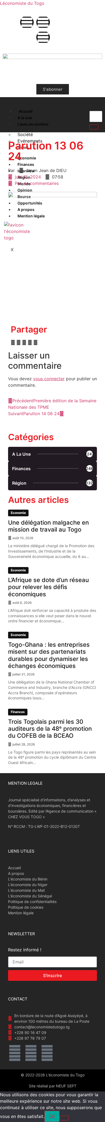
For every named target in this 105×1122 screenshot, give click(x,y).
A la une (25, 117)
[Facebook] (27, 22)
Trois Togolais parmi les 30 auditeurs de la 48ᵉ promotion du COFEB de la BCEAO (50, 728)
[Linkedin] (43, 37)
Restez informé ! (24, 950)
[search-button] (94, 127)
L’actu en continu (33, 124)
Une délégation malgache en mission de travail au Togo (48, 526)
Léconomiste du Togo (22, 3)
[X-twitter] (43, 22)
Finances (18, 712)
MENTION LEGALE (25, 783)
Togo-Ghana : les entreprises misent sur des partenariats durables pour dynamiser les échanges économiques (49, 655)
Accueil (26, 111)
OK (52, 1116)
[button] (13, 342)
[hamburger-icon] (9, 110)
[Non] (64, 1118)
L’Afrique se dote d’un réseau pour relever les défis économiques (48, 587)
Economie (18, 513)
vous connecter (49, 378)
